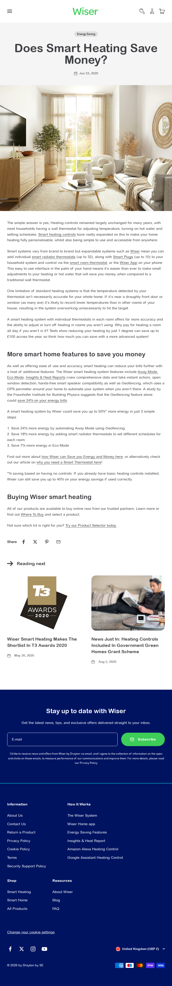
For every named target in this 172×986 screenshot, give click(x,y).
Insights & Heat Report (86, 841)
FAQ (55, 908)
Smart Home (17, 900)
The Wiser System (82, 815)
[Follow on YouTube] (44, 949)
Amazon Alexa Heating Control (92, 849)
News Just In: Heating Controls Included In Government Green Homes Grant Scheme (125, 645)
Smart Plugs (123, 257)
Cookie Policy (18, 849)
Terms (12, 857)
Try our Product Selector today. (90, 525)
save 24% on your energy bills (42, 400)
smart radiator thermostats (53, 257)
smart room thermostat (88, 262)
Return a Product (21, 832)
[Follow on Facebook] (10, 949)
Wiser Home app (81, 824)
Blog (56, 900)
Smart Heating (19, 892)
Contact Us (16, 824)
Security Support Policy (26, 866)
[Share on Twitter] (35, 541)
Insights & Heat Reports (45, 377)
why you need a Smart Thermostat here (69, 462)
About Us (15, 815)
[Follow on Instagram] (33, 949)
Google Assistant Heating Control (95, 857)
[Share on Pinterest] (46, 541)
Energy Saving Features (87, 832)
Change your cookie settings (31, 932)
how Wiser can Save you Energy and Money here (82, 456)
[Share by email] (58, 541)
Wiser (135, 251)
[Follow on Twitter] (22, 949)
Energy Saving (86, 34)
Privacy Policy (88, 762)
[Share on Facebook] (23, 541)
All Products (17, 908)
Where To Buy (32, 514)
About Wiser (62, 892)
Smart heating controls (57, 234)
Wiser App (128, 262)
